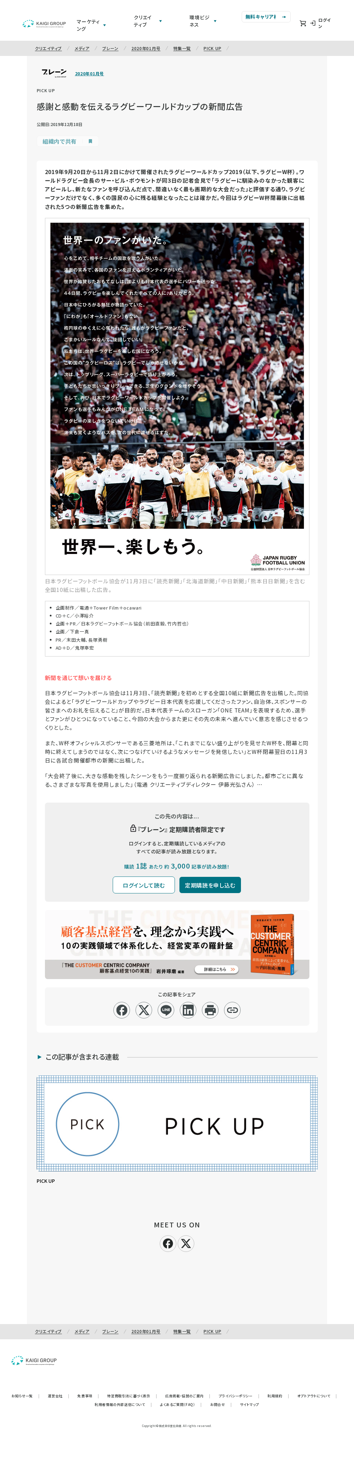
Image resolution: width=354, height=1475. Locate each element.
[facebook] (122, 1010)
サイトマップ (249, 1404)
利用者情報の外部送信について (123, 1404)
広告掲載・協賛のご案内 (187, 1395)
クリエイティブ (48, 48)
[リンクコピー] (232, 1010)
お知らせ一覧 (25, 1395)
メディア (82, 48)
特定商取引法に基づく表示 (132, 1395)
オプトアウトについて (317, 1395)
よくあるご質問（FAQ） (181, 1404)
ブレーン (110, 48)
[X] (186, 1242)
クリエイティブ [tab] (143, 21)
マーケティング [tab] (88, 25)
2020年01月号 (145, 48)
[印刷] (210, 1010)
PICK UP (212, 48)
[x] (144, 1010)
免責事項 (88, 1395)
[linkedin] (188, 1010)
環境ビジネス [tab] (199, 21)
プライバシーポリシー (239, 1395)
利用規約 (278, 1395)
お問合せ (221, 1404)
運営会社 (58, 1395)
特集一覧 (182, 48)
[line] (166, 1010)
